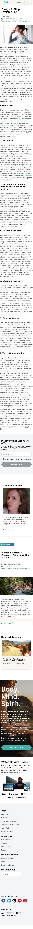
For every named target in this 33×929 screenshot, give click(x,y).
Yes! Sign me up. (16, 464)
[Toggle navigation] (2, 2)
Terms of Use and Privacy (10, 824)
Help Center (5, 840)
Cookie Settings (7, 831)
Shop (3, 861)
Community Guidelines (9, 821)
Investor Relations (7, 858)
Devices (4, 818)
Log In (28, 2)
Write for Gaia (6, 846)
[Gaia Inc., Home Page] (6, 2)
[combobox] (11, 874)
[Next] (27, 655)
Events (3, 850)
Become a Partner (8, 865)
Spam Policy (5, 828)
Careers (4, 843)
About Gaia (5, 814)
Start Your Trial (16, 747)
